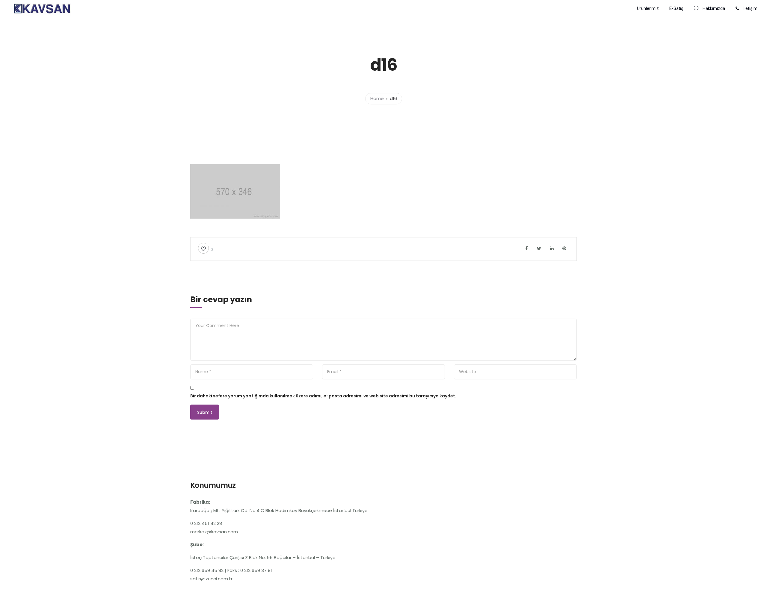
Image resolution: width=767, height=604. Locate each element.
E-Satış (676, 8)
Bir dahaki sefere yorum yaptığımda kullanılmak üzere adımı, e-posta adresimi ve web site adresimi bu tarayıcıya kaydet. (323, 396)
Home (377, 99)
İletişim (749, 8)
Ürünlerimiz (648, 8)
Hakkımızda (713, 8)
